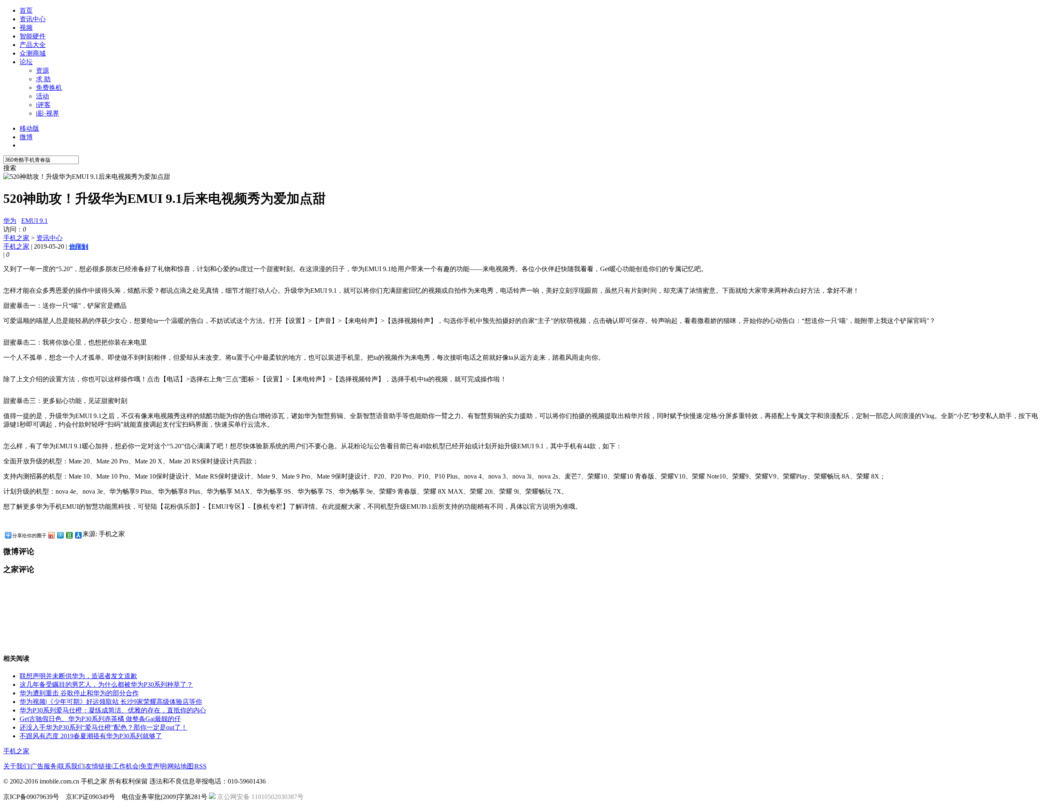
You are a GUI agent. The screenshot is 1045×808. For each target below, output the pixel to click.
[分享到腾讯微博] (60, 535)
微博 (26, 137)
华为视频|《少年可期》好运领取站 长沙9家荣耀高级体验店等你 (111, 701)
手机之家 (16, 237)
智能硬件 (33, 36)
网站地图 (180, 766)
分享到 (78, 246)
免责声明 (153, 766)
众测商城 (33, 53)
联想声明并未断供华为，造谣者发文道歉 (78, 675)
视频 (26, 27)
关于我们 (16, 766)
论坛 (26, 61)
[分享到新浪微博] (51, 535)
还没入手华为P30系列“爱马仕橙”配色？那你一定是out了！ (103, 727)
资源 (42, 70)
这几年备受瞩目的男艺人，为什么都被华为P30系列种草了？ (106, 684)
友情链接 (98, 766)
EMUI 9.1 (34, 220)
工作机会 (126, 766)
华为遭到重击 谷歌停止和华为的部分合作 (79, 693)
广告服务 (44, 766)
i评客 (43, 104)
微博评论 (18, 551)
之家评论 (18, 569)
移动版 (29, 128)
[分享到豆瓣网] (68, 535)
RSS (201, 766)
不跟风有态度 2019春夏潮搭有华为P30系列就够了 (91, 735)
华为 (9, 220)
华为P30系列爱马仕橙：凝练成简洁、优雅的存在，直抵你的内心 (113, 710)
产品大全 (33, 44)
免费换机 (49, 87)
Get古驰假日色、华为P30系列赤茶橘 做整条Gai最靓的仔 (100, 718)
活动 (42, 96)
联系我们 (71, 766)
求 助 (43, 79)
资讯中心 (33, 19)
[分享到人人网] (77, 535)
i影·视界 (47, 113)
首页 (26, 10)
